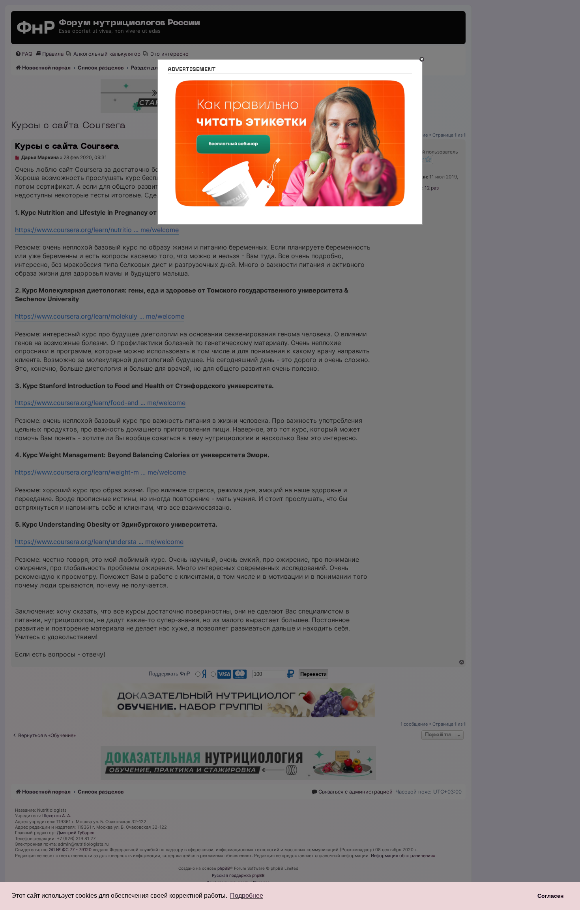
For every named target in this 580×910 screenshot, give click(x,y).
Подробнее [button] (246, 895)
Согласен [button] (550, 896)
